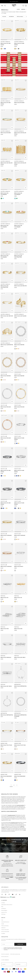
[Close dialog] (27, 482)
